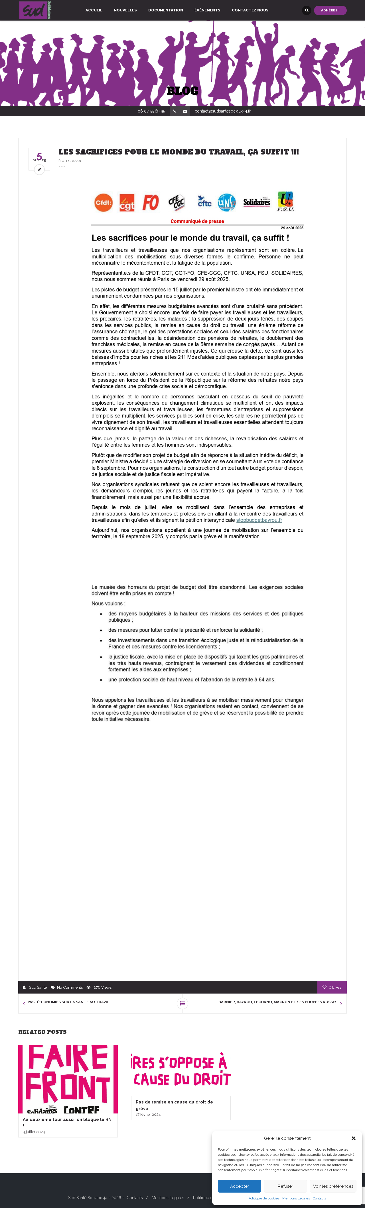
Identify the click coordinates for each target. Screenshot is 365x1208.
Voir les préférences (333, 1186)
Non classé (69, 160)
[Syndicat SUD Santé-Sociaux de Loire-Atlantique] (35, 10)
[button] (353, 1138)
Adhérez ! (330, 10)
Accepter (239, 1186)
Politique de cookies (263, 1198)
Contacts (319, 1198)
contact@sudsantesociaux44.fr (223, 111)
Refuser (285, 1186)
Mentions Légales (296, 1198)
